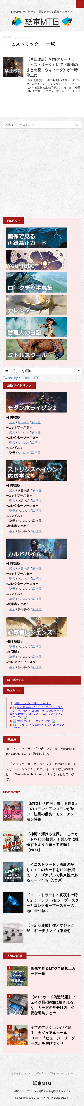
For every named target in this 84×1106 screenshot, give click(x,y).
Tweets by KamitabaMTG (21, 378)
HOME (39, 1073)
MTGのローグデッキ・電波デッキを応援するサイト (42, 1091)
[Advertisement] (42, 172)
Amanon (23, 422)
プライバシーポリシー (60, 1073)
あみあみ (24, 568)
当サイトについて (21, 1073)
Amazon (23, 432)
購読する (18, 679)
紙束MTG (42, 1083)
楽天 (12, 422)
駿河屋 (36, 422)
